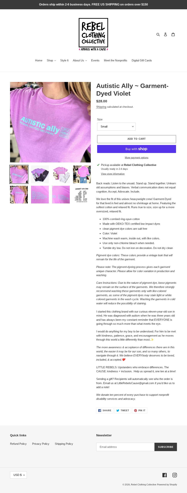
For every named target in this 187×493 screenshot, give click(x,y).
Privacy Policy (40, 443)
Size (99, 119)
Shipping (101, 106)
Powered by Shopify (167, 484)
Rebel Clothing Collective (143, 484)
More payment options (136, 157)
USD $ (18, 474)
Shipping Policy (64, 443)
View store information (113, 173)
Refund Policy (18, 443)
